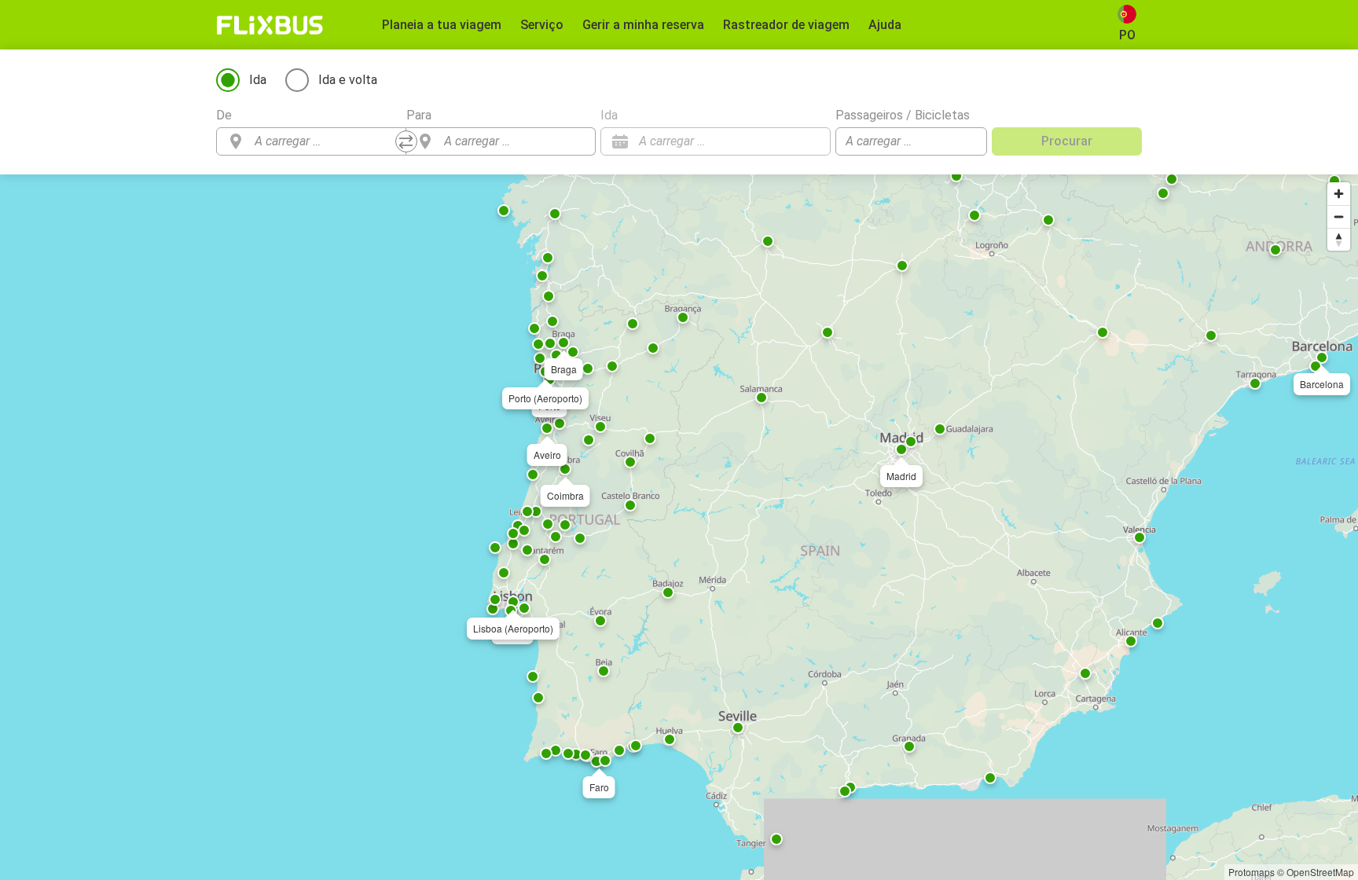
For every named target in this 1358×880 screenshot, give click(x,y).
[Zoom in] (1338, 193)
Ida (257, 79)
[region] (679, 527)
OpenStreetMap (1320, 871)
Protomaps (1251, 871)
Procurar (1066, 141)
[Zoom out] (1338, 216)
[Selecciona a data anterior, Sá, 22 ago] (787, 141)
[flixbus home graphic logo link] (270, 25)
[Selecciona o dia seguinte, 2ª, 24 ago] (811, 141)
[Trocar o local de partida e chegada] (406, 141)
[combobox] (325, 141)
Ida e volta (347, 79)
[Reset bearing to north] (1338, 239)
